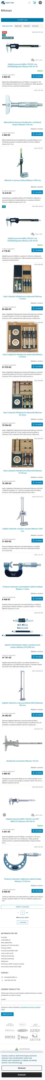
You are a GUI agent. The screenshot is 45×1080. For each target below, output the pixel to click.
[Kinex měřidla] (10, 1025)
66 (27, 912)
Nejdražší (27, 26)
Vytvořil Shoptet (24, 1049)
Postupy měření (6, 948)
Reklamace (4, 961)
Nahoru (23, 922)
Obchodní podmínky (7, 959)
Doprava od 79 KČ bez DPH (10, 945)
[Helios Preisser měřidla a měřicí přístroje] (35, 1025)
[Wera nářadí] (22, 1037)
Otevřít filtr (22, 20)
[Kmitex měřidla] (10, 1037)
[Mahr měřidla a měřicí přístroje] (22, 1025)
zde (20, 1063)
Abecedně (35, 26)
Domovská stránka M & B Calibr (11, 967)
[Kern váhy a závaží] (35, 1030)
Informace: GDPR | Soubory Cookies (12, 964)
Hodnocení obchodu (7, 956)
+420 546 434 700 (10, 980)
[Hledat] (29, 3)
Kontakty (4, 937)
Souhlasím (22, 1075)
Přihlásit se (7, 1014)
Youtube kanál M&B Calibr (9, 951)
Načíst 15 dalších (22, 907)
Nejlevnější (18, 26)
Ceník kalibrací (5, 940)
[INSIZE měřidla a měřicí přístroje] (22, 1030)
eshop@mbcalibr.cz (10, 977)
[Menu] (40, 3)
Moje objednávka (6, 942)
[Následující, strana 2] (22, 913)
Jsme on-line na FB (7, 953)
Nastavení (22, 1068)
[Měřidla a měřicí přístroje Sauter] (35, 1037)
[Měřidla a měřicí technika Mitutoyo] (10, 1030)
